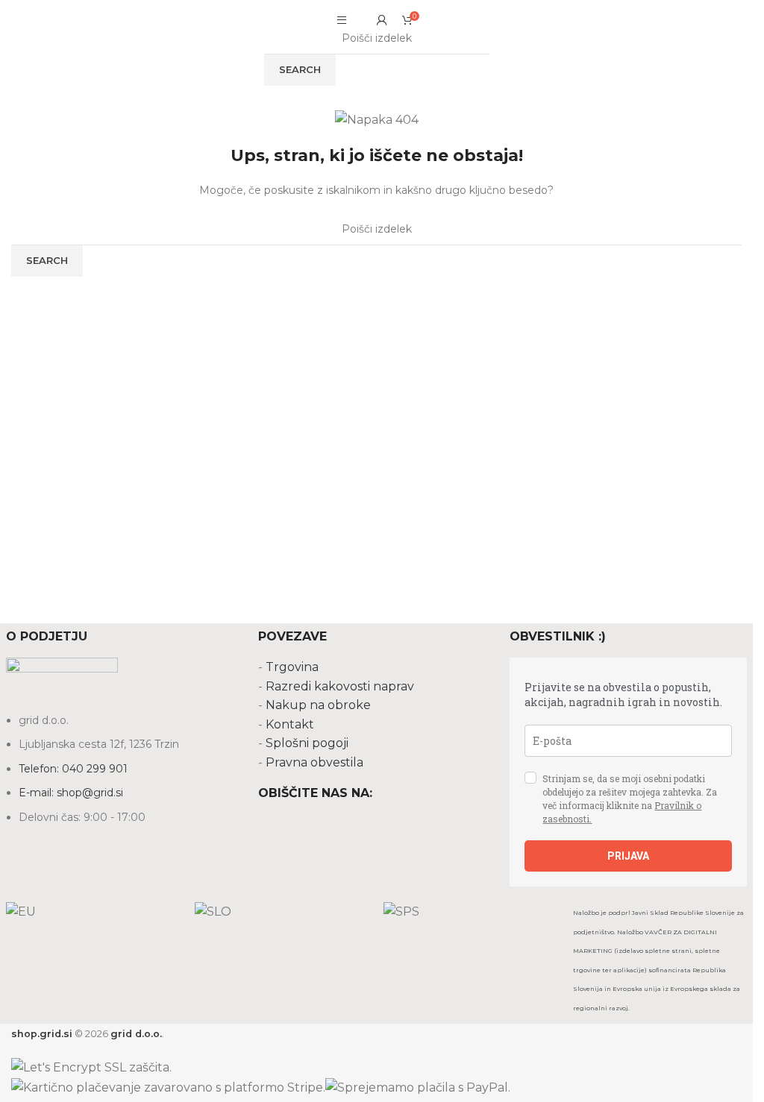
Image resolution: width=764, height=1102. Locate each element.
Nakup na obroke (318, 705)
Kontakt (290, 724)
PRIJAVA (628, 856)
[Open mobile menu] (341, 20)
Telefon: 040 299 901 (73, 768)
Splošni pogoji (307, 743)
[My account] (382, 20)
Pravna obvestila (314, 762)
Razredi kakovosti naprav (340, 686)
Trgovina (292, 667)
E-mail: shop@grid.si (71, 792)
